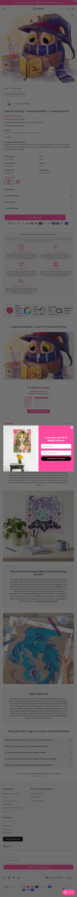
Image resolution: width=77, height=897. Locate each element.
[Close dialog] (72, 427)
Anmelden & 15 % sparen (56, 459)
